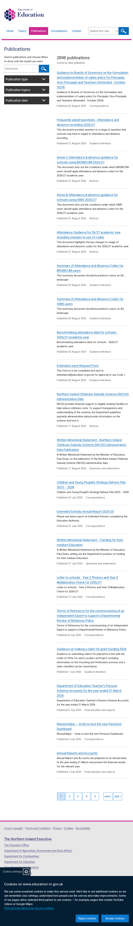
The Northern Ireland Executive (28, 839)
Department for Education (19, 862)
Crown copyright (13, 828)
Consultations (59, 31)
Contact (76, 31)
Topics (22, 31)
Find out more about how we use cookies (29, 908)
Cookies (68, 828)
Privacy (57, 828)
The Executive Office (16, 845)
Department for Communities (21, 856)
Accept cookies (115, 918)
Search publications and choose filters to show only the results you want (26, 59)
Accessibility (83, 828)
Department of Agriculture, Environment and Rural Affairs (38, 850)
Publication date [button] (17, 100)
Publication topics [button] (18, 90)
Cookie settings (12, 871)
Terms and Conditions (38, 828)
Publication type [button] (17, 79)
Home (10, 31)
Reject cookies (87, 918)
